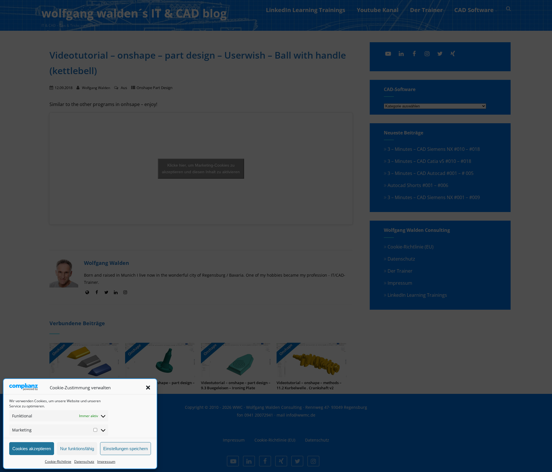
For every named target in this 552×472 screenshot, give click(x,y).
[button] (148, 387)
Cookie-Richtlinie (58, 461)
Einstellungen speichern (125, 448)
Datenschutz (84, 461)
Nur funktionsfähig (77, 448)
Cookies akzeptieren (31, 448)
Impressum (106, 461)
